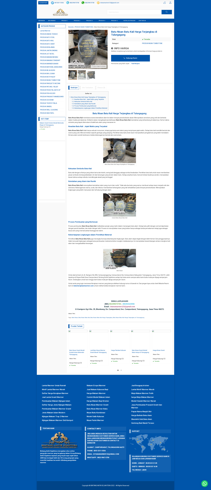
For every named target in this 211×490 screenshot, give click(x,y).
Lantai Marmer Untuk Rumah (54, 385)
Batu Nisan (75, 317)
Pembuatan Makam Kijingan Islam (56, 401)
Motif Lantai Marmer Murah (53, 389)
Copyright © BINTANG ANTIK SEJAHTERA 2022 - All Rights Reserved (105, 485)
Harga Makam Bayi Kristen (98, 401)
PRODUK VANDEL (46, 106)
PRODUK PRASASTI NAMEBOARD (52, 96)
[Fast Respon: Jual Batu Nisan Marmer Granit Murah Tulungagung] (107, 347)
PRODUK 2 (77, 20)
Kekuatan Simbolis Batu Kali (82, 101)
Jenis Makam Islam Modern (53, 412)
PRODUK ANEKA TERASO (49, 34)
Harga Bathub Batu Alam (141, 415)
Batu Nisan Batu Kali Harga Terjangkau (101, 317)
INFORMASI (51, 20)
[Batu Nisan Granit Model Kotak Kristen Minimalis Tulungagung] (77, 339)
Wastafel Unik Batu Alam (141, 419)
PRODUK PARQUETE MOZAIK (50, 83)
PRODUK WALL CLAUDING (49, 110)
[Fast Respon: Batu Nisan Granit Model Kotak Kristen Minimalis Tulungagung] (86, 347)
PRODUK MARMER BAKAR (49, 64)
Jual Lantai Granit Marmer (53, 397)
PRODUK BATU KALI (47, 41)
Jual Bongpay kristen (140, 385)
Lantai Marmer (45, 31)
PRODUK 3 (89, 20)
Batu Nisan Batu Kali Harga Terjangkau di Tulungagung (88, 97)
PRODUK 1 (64, 20)
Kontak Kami (43, 3)
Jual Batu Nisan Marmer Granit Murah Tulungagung (98, 351)
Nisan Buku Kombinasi (96, 412)
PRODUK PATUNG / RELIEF (49, 87)
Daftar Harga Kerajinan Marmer (55, 393)
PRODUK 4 (102, 20)
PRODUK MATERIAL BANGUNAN (51, 67)
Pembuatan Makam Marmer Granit (56, 409)
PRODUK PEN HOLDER (47, 93)
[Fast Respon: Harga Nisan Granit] (169, 347)
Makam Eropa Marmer (96, 385)
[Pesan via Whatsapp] (164, 2)
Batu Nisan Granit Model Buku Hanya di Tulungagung (140, 351)
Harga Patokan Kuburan (118, 350)
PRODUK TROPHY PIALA (48, 103)
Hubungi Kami (131, 58)
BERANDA (41, 20)
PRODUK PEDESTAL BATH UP (50, 90)
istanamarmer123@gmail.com (109, 3)
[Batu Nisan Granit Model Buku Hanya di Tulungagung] (140, 339)
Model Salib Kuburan (95, 416)
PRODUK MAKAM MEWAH (49, 57)
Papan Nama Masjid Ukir (141, 411)
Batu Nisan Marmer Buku (97, 409)
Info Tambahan (87, 87)
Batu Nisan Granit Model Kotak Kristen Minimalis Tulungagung (77, 352)
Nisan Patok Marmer (95, 420)
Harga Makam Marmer (96, 393)
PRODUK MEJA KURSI (47, 70)
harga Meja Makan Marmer (142, 397)
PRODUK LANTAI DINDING (48, 50)
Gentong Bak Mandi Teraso (142, 423)
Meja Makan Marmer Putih (142, 393)
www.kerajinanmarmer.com (84, 286)
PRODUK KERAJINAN (47, 47)
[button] (167, 12)
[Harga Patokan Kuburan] (119, 339)
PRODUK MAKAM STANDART (50, 60)
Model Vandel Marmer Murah (143, 401)
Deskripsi (74, 87)
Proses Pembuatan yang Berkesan (84, 106)
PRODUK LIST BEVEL (47, 54)
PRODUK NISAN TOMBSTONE (152, 43)
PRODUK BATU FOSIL (47, 37)
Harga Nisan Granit (159, 350)
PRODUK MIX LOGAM (47, 73)
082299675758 (74, 3)
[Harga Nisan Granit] (161, 339)
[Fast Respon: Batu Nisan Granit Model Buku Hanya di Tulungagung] (149, 347)
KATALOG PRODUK (129, 20)
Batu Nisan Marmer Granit (97, 405)
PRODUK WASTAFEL (47, 113)
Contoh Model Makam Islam (98, 397)
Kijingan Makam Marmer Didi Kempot (57, 420)
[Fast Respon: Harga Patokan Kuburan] (128, 347)
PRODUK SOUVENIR (47, 100)
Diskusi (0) (101, 87)
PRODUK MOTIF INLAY (47, 77)
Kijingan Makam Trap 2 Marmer (55, 416)
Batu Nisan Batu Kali (84, 317)
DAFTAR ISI (142, 20)
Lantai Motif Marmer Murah (142, 389)
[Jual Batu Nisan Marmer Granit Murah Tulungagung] (98, 339)
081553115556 (59, 3)
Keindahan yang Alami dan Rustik (83, 104)
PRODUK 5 (114, 20)
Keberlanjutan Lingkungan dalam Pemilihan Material (89, 108)
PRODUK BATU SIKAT (47, 44)
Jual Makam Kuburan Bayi (97, 389)
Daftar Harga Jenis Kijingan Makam (56, 405)
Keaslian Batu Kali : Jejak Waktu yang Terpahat (88, 99)
